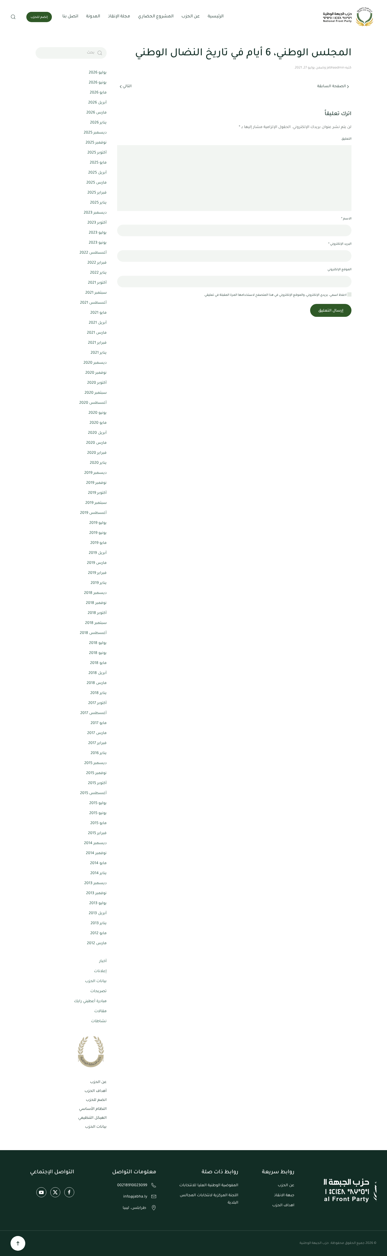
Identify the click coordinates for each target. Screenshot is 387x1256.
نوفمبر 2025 (96, 143)
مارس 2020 (96, 443)
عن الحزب (98, 1082)
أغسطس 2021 (93, 303)
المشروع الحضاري (155, 16)
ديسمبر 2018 (95, 593)
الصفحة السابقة (331, 87)
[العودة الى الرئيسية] (348, 16)
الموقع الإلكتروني (339, 270)
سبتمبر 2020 (96, 393)
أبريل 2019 (98, 553)
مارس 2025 (96, 183)
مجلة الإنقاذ (119, 16)
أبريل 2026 (97, 103)
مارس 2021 (97, 333)
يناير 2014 (98, 873)
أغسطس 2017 (93, 713)
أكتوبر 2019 (97, 493)
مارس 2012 (97, 944)
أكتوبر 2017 (97, 703)
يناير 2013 (99, 924)
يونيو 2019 (98, 533)
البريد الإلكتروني (339, 244)
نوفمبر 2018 (96, 603)
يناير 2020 (98, 463)
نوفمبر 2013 (96, 893)
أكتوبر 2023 (97, 223)
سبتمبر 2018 (96, 623)
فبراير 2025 (97, 193)
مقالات (100, 1011)
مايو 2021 (98, 313)
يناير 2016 (99, 753)
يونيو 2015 (98, 813)
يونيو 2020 (97, 413)
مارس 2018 (97, 683)
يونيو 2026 (98, 83)
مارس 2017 (97, 733)
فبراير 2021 (97, 343)
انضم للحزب (96, 1100)
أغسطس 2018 (93, 633)
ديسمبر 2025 (95, 133)
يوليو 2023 (98, 233)
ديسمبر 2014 (95, 843)
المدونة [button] (93, 16)
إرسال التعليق (330, 311)
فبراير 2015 (97, 833)
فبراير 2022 (97, 263)
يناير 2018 (98, 693)
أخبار (103, 961)
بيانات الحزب (96, 981)
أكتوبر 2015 (97, 783)
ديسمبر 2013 (95, 883)
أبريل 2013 (98, 914)
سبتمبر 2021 (96, 293)
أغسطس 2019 (93, 513)
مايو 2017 (99, 723)
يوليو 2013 (98, 904)
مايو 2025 (98, 163)
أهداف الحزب (96, 1091)
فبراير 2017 (97, 743)
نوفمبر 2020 (96, 373)
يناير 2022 (98, 273)
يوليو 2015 (98, 803)
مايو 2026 (98, 93)
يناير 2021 (99, 353)
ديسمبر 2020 (95, 363)
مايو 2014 (98, 863)
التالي (127, 87)
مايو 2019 (98, 543)
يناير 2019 (99, 583)
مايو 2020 (98, 423)
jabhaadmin (335, 68)
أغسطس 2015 (93, 793)
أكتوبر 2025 (97, 153)
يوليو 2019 (98, 523)
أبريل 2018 (97, 673)
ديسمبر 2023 (95, 213)
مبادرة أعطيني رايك (90, 1001)
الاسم (346, 219)
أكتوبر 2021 (97, 283)
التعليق (346, 139)
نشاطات (99, 1021)
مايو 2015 (98, 823)
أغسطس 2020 (93, 403)
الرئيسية (216, 16)
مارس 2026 (96, 113)
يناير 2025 (98, 203)
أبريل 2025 (97, 173)
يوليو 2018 (98, 643)
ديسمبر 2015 (95, 763)
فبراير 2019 (97, 573)
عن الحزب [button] (190, 16)
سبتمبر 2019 (96, 503)
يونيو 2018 (98, 653)
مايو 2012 (98, 934)
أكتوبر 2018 (97, 613)
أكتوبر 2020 (97, 383)
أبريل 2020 (97, 433)
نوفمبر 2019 (96, 483)
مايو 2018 (98, 663)
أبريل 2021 (98, 323)
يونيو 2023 (98, 243)
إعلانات (100, 971)
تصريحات (98, 991)
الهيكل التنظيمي (92, 1118)
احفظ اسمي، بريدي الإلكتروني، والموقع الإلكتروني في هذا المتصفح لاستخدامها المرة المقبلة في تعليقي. (275, 295)
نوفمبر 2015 (96, 773)
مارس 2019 (97, 563)
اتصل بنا (70, 16)
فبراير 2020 (97, 453)
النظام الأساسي (93, 1109)
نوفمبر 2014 (96, 853)
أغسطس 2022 (93, 253)
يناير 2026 (98, 123)
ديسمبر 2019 (95, 473)
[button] (13, 16)
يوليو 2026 (98, 73)
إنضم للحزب (39, 17)
